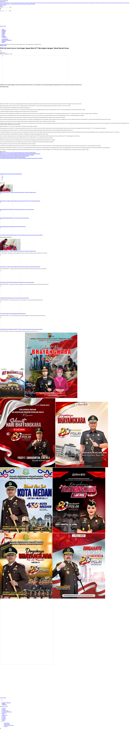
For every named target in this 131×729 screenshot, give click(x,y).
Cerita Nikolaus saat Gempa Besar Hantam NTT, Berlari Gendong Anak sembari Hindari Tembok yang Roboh (21, 158)
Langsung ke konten (4, 0)
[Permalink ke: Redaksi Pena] (1, 51)
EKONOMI (4, 31)
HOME (3, 29)
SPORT (3, 42)
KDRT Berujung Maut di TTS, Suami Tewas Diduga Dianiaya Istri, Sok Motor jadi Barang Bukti (18, 2)
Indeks (1, 6)
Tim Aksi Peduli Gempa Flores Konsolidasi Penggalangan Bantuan (22, 3)
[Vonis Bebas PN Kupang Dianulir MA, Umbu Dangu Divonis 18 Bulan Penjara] (6, 216)
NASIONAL (4, 30)
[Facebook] (2, 699)
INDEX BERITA (7, 723)
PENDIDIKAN (4, 37)
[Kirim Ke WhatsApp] (2, 180)
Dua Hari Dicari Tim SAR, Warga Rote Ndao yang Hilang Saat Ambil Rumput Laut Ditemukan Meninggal (56, 2)
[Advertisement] (30, 18)
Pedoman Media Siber (6, 702)
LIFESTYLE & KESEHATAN (6, 40)
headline (1, 173)
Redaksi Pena (2, 52)
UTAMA (5, 45)
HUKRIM (3, 32)
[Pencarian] (0, 9)
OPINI (3, 34)
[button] (10, 7)
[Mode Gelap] (0, 8)
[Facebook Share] (2, 175)
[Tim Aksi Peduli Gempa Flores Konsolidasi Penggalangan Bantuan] (6, 225)
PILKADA (3, 36)
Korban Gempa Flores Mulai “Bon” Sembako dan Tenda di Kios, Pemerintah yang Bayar (92, 2)
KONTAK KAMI (7, 724)
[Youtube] (2, 700)
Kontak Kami (4, 704)
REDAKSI (5, 726)
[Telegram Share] (2, 179)
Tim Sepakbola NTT (18, 173)
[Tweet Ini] (2, 177)
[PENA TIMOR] (3, 5)
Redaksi (3, 703)
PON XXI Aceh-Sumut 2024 (9, 173)
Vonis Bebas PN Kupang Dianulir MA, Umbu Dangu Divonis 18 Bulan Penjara (14, 156)
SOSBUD (3, 719)
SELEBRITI (4, 41)
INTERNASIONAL (5, 39)
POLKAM (3, 33)
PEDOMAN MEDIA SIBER (9, 725)
